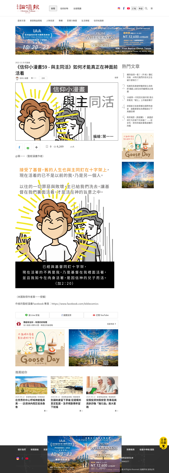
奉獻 (141, 8)
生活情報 (85, 20)
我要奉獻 (110, 324)
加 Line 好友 (34, 315)
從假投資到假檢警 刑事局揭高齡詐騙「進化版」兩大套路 (101, 403)
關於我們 (22, 449)
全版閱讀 (77, 8)
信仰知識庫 (99, 20)
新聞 (53, 8)
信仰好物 (64, 8)
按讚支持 (67, 315)
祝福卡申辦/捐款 (147, 449)
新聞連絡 (35, 449)
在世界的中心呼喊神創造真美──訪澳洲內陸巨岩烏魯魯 (30, 403)
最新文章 (21, 20)
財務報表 (131, 449)
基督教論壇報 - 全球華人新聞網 (28, 8)
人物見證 (50, 20)
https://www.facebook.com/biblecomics (75, 303)
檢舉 (116, 77)
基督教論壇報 (36, 20)
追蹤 (43, 78)
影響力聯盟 (72, 20)
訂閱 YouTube (102, 315)
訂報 (134, 8)
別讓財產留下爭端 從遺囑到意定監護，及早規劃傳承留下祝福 (66, 403)
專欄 (61, 20)
